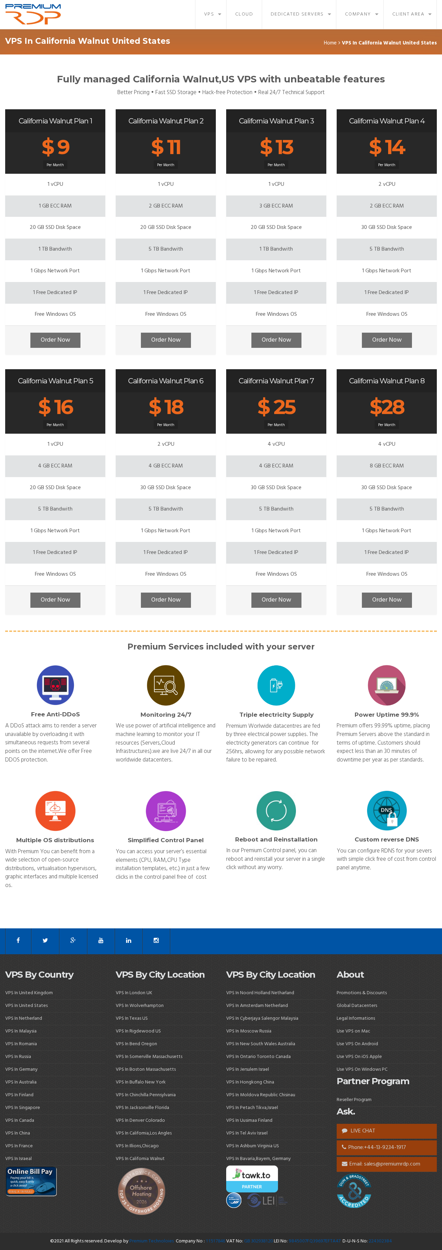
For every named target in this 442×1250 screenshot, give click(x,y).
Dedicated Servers (297, 14)
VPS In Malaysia (21, 1031)
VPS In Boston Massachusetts (146, 1069)
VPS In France (19, 1146)
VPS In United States (26, 1006)
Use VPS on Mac (353, 1031)
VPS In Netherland (23, 1018)
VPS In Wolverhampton (140, 1006)
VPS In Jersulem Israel (247, 1069)
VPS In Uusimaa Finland (249, 1121)
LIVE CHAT (362, 1131)
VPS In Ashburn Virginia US (252, 1146)
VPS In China (17, 1133)
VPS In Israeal (18, 1159)
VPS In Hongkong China (250, 1082)
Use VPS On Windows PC (362, 1069)
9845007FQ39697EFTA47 (314, 1241)
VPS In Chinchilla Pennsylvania (146, 1095)
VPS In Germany (21, 1069)
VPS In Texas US (132, 1018)
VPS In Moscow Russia (248, 1031)
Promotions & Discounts (362, 993)
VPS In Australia (21, 1082)
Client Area (408, 14)
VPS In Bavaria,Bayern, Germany (258, 1159)
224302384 (380, 1241)
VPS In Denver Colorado (140, 1121)
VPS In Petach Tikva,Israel (252, 1108)
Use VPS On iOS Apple (359, 1057)
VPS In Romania (21, 1044)
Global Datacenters (357, 1006)
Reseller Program (354, 1100)
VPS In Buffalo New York (141, 1082)
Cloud (244, 14)
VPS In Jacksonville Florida (142, 1108)
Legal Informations (356, 1018)
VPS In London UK (134, 993)
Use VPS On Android (358, 1044)
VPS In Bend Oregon (136, 1044)
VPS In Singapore (22, 1108)
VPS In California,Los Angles (144, 1133)
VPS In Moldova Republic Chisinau (260, 1095)
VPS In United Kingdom (29, 993)
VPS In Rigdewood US (138, 1031)
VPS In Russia (18, 1057)
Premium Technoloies (152, 1241)
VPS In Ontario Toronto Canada (258, 1057)
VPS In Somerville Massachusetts (149, 1057)
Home (330, 43)
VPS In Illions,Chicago (137, 1146)
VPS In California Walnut (140, 1159)
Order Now (55, 340)
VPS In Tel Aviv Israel (247, 1133)
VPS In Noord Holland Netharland (260, 993)
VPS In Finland (19, 1095)
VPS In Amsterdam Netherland (257, 1006)
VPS (209, 14)
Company (358, 14)
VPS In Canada (19, 1121)
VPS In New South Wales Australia (260, 1044)
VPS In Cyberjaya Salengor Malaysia (262, 1018)
